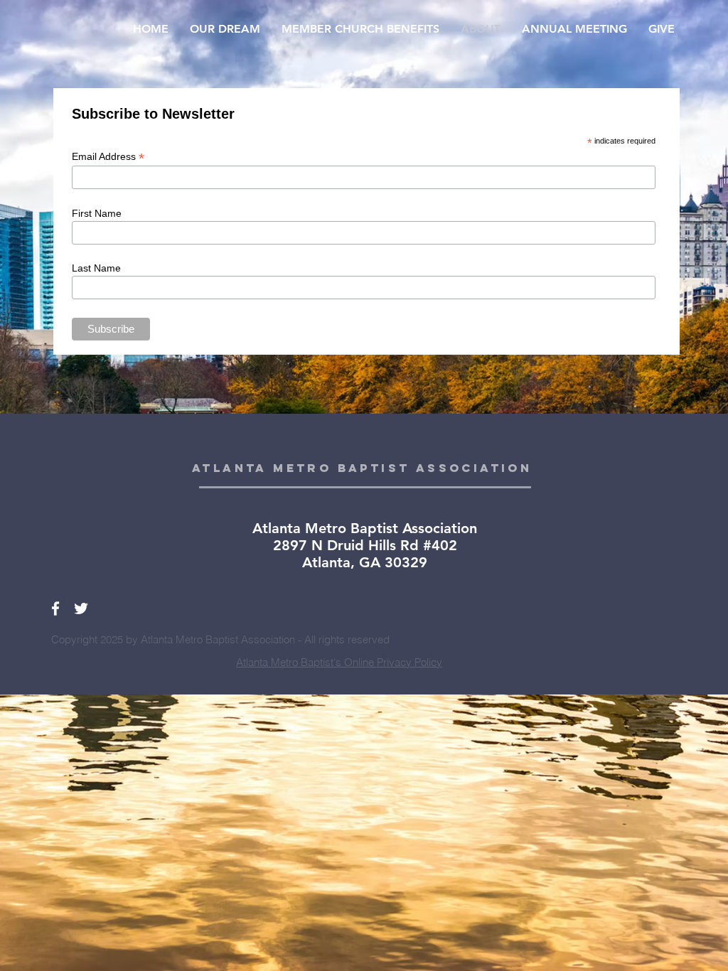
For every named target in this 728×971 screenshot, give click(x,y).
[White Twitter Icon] (81, 608)
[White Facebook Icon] (55, 608)
